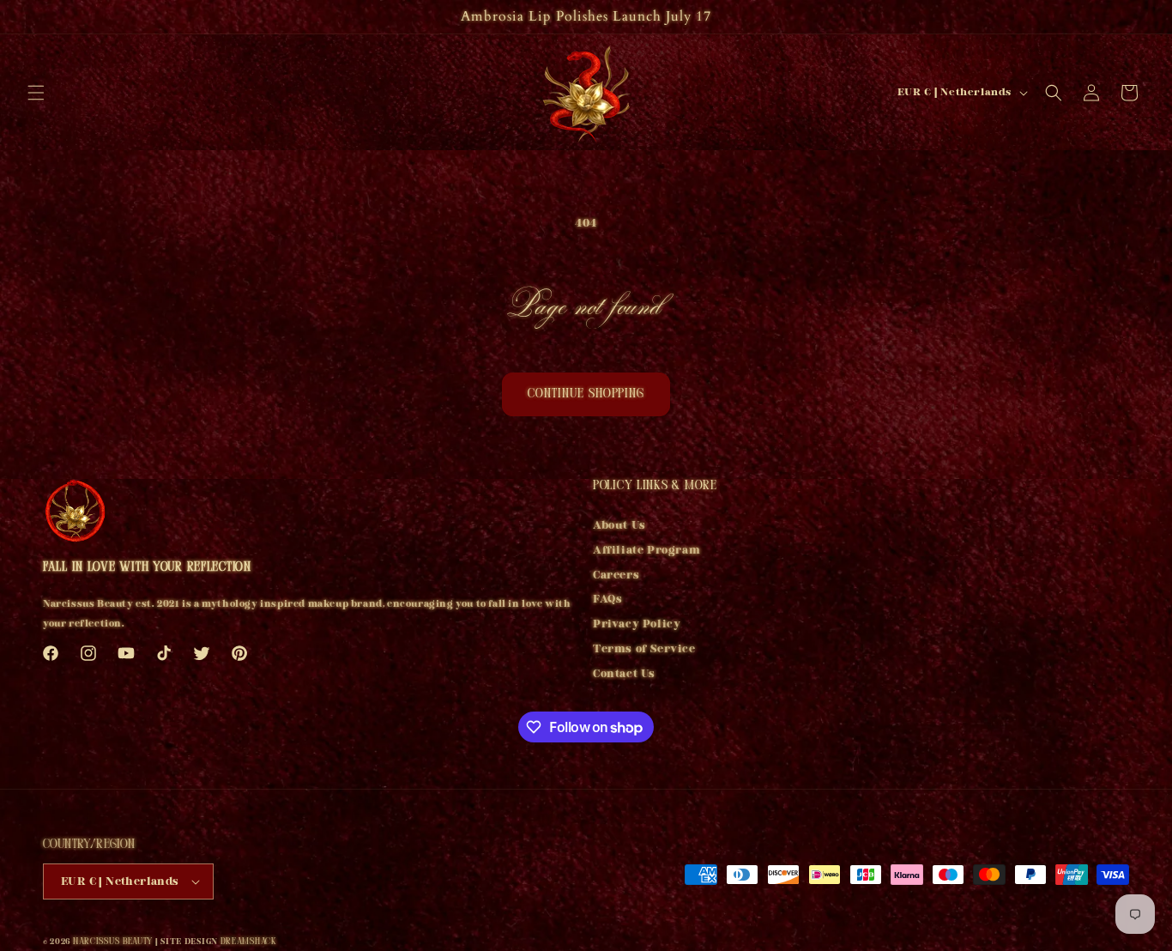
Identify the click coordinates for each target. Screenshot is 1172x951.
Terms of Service (644, 649)
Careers (616, 575)
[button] (36, 93)
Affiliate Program (646, 550)
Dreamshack (249, 942)
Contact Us (624, 674)
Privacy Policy (636, 624)
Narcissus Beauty (113, 942)
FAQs (607, 600)
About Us (619, 527)
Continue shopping (586, 394)
